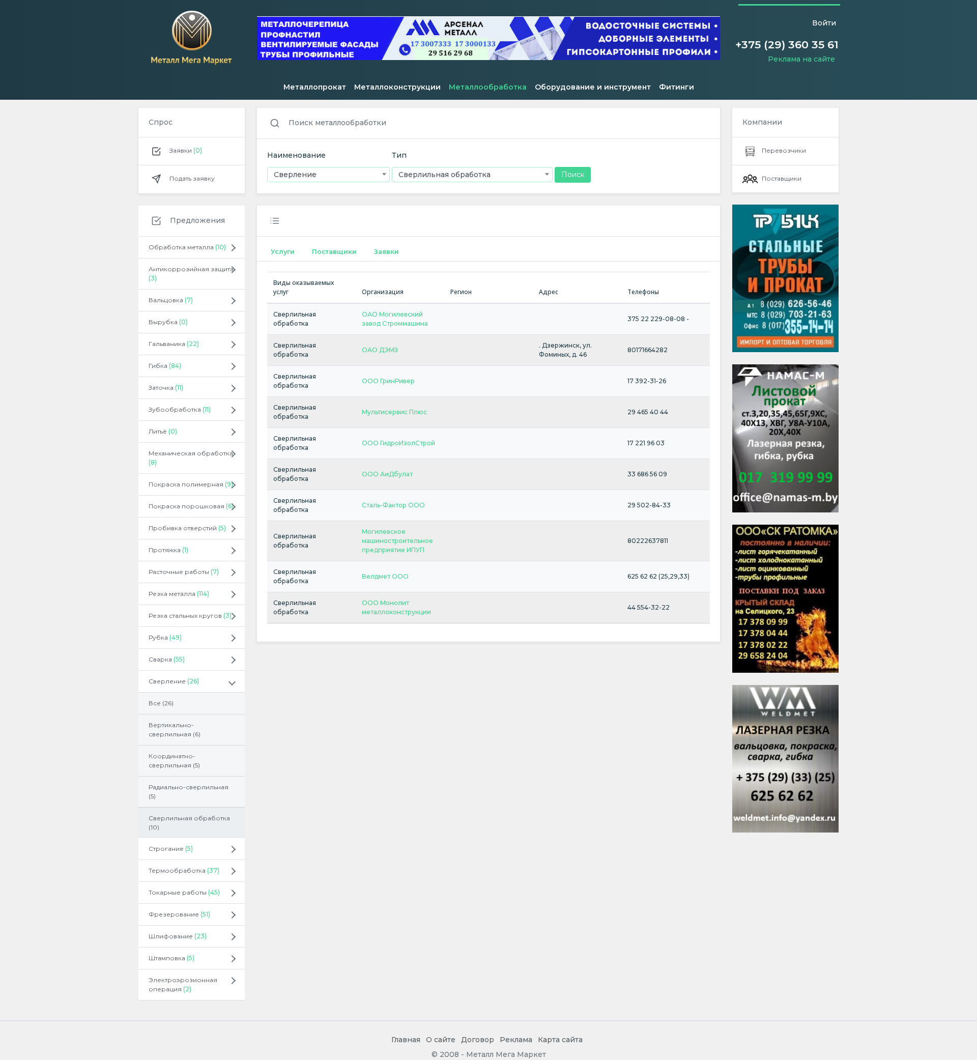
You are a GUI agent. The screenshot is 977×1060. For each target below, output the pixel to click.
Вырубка (168, 322)
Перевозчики (784, 150)
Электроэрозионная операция (183, 984)
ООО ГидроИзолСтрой (398, 443)
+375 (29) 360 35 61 (787, 44)
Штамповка (171, 958)
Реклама (516, 1039)
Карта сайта (560, 1039)
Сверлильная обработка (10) (189, 822)
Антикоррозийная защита (191, 273)
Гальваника (174, 344)
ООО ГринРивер (388, 381)
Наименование (296, 155)
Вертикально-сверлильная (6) (174, 729)
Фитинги (676, 87)
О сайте (440, 1039)
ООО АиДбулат (387, 474)
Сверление (174, 681)
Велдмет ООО (385, 576)
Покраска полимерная (191, 484)
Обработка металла (187, 247)
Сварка (167, 659)
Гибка (165, 365)
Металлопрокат (314, 87)
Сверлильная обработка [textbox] (444, 174)
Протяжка (168, 550)
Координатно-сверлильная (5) (174, 760)
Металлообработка (488, 87)
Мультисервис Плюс (394, 412)
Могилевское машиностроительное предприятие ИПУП (397, 541)
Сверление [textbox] (295, 174)
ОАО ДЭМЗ (380, 350)
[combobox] (328, 174)
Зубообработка (180, 409)
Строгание (171, 848)
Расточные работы (184, 572)
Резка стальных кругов (190, 615)
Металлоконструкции (397, 87)
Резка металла (179, 593)
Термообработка (184, 870)
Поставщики (334, 251)
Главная (405, 1039)
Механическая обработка (191, 457)
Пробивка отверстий (187, 528)
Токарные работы (184, 892)
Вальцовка (171, 300)
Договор (477, 1039)
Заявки (185, 150)
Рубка (165, 637)
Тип (399, 155)
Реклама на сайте (801, 59)
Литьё (163, 431)
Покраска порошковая (191, 506)
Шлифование (178, 936)
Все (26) (161, 703)
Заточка (166, 387)
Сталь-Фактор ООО (393, 505)
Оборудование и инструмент (593, 87)
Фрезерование (179, 914)
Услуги (283, 251)
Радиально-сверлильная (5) (188, 791)
